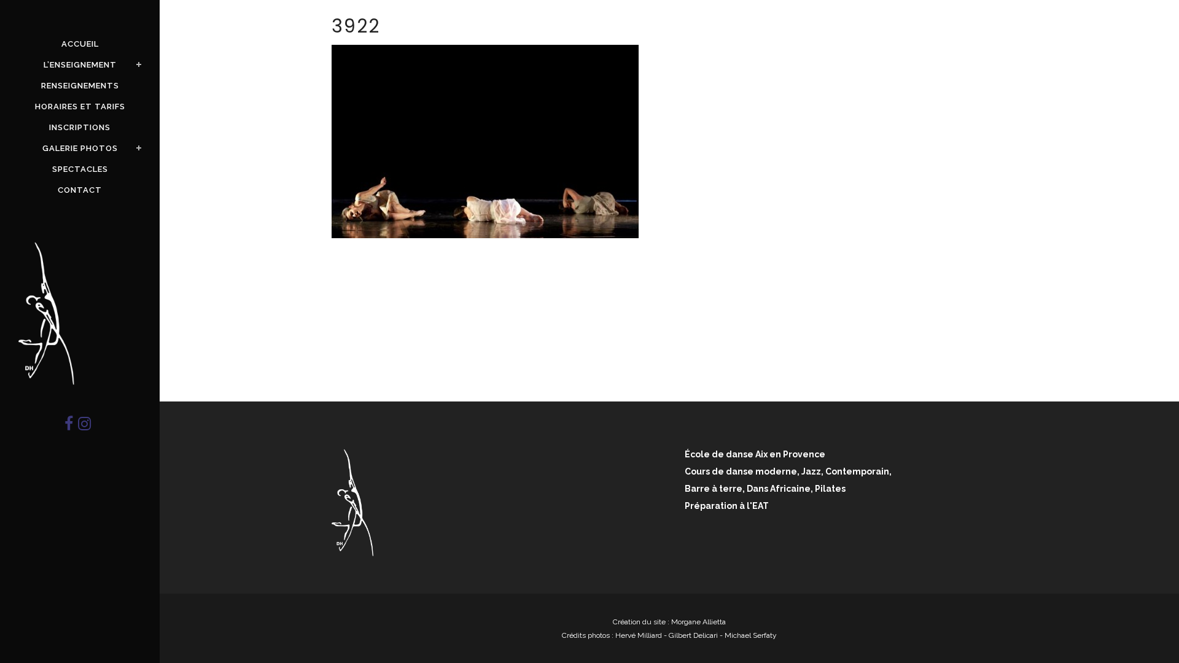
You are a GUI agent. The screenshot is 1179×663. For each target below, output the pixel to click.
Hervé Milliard (638, 635)
